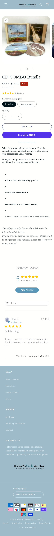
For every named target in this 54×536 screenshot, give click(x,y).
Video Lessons (12, 379)
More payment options (27, 142)
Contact (9, 430)
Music (8, 399)
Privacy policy (30, 523)
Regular (9, 104)
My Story (10, 417)
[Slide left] (21, 69)
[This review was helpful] (41, 356)
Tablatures (10, 386)
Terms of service (45, 523)
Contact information (28, 527)
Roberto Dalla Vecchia (25, 519)
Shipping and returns (15, 423)
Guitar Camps (12, 392)
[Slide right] (33, 69)
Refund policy (17, 523)
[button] (6, 4)
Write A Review (27, 290)
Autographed (27, 104)
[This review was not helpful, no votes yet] (46, 356)
